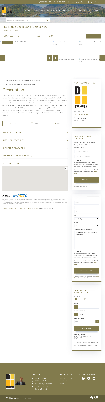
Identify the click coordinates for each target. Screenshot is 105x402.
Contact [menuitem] (62, 386)
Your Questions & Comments (83, 229)
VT (15, 208)
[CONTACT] (93, 36)
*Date (76, 216)
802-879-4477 (46, 2)
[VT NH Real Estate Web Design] (94, 398)
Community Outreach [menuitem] (70, 10)
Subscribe (86, 180)
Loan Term (78, 296)
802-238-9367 (60, 2)
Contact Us (77, 123)
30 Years (79, 299)
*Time (76, 222)
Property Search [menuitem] (46, 10)
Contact (96, 10)
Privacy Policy (27, 398)
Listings (10, 208)
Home (4, 208)
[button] (47, 20)
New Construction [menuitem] (30, 10)
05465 (36, 208)
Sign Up (97, 2)
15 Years (87, 299)
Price (76, 303)
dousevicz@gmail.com (77, 2)
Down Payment (79, 311)
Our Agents (84, 123)
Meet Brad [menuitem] (83, 10)
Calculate (86, 328)
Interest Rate (79, 318)
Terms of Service (82, 277)
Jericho (29, 208)
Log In (91, 2)
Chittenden (22, 208)
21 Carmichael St (41, 387)
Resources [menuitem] (57, 10)
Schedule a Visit (92, 198)
